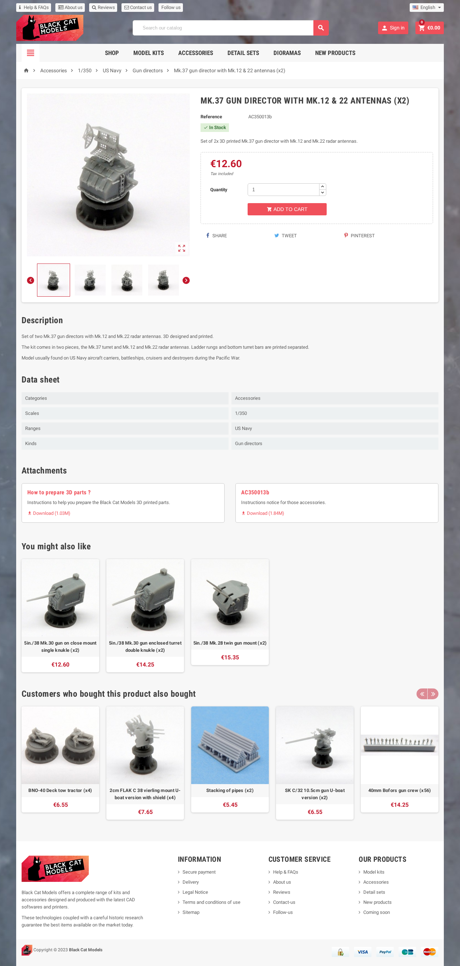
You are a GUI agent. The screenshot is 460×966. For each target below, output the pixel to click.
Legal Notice (195, 892)
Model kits (374, 872)
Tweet (289, 235)
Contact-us (284, 902)
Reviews (106, 7)
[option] (60, 615)
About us (73, 7)
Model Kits (148, 52)
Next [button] (433, 693)
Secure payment (199, 872)
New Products (335, 52)
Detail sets (243, 52)
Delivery (191, 882)
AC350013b (255, 492)
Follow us (171, 7)
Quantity (218, 189)
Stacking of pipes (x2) (230, 790)
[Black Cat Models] (49, 27)
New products (377, 902)
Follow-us (283, 912)
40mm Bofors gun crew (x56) (399, 790)
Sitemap (191, 912)
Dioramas (287, 52)
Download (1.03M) (48, 513)
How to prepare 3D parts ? (59, 492)
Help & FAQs (36, 7)
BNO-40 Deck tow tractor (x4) (60, 790)
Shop (112, 52)
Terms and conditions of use (211, 902)
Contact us (140, 7)
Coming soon (376, 912)
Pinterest (362, 235)
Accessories (195, 52)
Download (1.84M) (262, 513)
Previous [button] (422, 693)
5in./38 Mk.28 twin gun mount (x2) (230, 643)
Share (219, 235)
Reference (211, 116)
